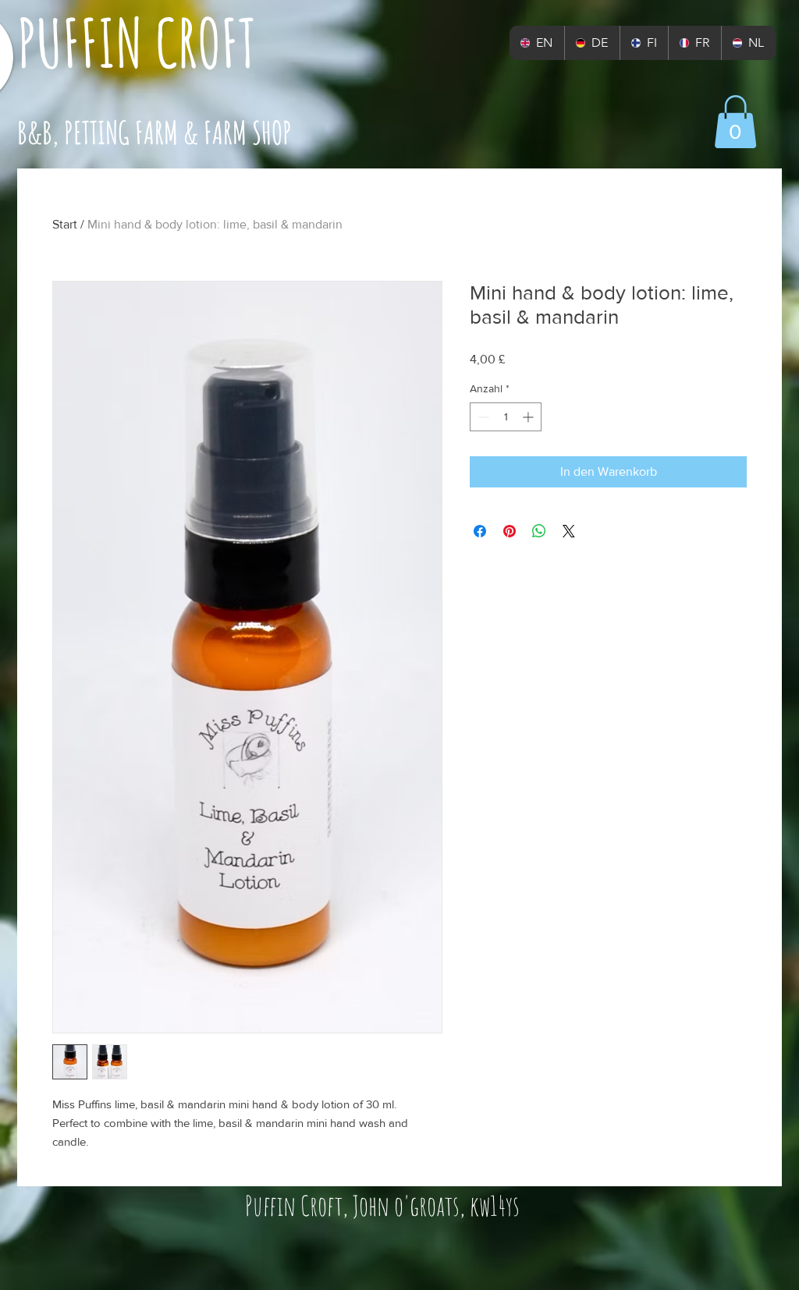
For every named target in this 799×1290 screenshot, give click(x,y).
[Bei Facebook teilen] (480, 531)
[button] (735, 121)
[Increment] (529, 417)
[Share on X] (568, 531)
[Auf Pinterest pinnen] (509, 531)
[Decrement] (482, 417)
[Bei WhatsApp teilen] (539, 531)
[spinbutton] (506, 417)
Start (64, 224)
